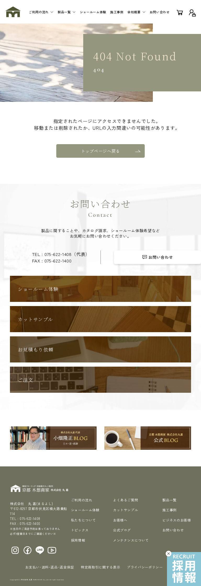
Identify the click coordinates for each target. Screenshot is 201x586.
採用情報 (78, 540)
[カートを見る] (180, 12)
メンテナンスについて (131, 540)
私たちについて (83, 520)
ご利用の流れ (39, 12)
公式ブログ (122, 530)
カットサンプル (125, 509)
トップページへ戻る (100, 151)
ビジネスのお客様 (176, 520)
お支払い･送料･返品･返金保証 (49, 567)
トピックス (80, 530)
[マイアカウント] (191, 12)
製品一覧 (64, 12)
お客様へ (120, 520)
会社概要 (134, 12)
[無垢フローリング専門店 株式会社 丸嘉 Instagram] (15, 550)
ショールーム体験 (93, 12)
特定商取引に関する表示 (100, 567)
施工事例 (117, 12)
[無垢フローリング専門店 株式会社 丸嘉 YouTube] (52, 550)
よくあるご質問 (125, 499)
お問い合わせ (160, 12)
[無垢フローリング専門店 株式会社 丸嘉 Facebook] (27, 550)
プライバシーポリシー (145, 567)
